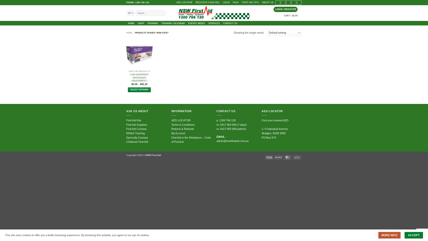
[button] (286, 9)
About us (268, 2)
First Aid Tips (250, 2)
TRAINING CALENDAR (173, 23)
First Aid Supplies (136, 124)
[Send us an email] (293, 2)
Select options (139, 90)
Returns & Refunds (182, 129)
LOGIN (226, 2)
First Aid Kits (133, 120)
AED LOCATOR (184, 2)
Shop (141, 23)
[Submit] (163, 13)
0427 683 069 (228, 129)
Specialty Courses (137, 137)
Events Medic (196, 23)
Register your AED (207, 2)
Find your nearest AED (275, 120)
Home (131, 23)
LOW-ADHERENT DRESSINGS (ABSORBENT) (139, 77)
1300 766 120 (227, 120)
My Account (178, 133)
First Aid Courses (136, 129)
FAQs (236, 2)
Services (214, 23)
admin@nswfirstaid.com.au (233, 141)
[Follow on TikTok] (288, 2)
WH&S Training (135, 133)
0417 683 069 (228, 124)
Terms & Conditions (183, 124)
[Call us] (299, 2)
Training (152, 23)
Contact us (230, 23)
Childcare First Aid (137, 141)
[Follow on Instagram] (283, 2)
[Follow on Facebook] (277, 2)
